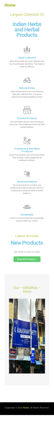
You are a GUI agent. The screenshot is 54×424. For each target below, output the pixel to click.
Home (10, 5)
